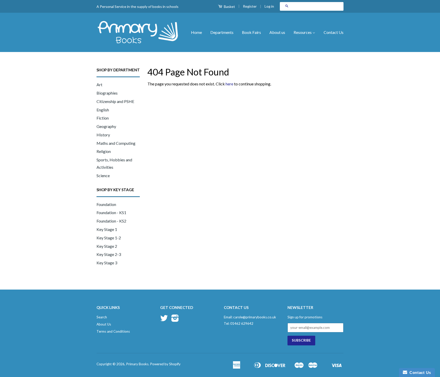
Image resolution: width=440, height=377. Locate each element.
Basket (229, 6)
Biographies (107, 92)
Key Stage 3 (107, 262)
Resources (303, 32)
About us (277, 32)
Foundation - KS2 (111, 220)
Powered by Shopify (165, 364)
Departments (221, 32)
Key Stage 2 (107, 246)
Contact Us (333, 32)
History (103, 134)
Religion (104, 151)
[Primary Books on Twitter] (164, 320)
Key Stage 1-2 (109, 237)
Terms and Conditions (113, 331)
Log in (269, 6)
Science (103, 175)
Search (102, 317)
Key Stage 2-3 (109, 254)
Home (196, 32)
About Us (104, 324)
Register (250, 6)
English (103, 109)
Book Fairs (251, 32)
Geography (106, 126)
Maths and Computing (116, 143)
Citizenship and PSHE (115, 101)
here (229, 83)
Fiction (103, 117)
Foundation (106, 204)
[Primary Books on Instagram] (175, 320)
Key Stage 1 (107, 229)
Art (99, 84)
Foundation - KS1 (111, 212)
